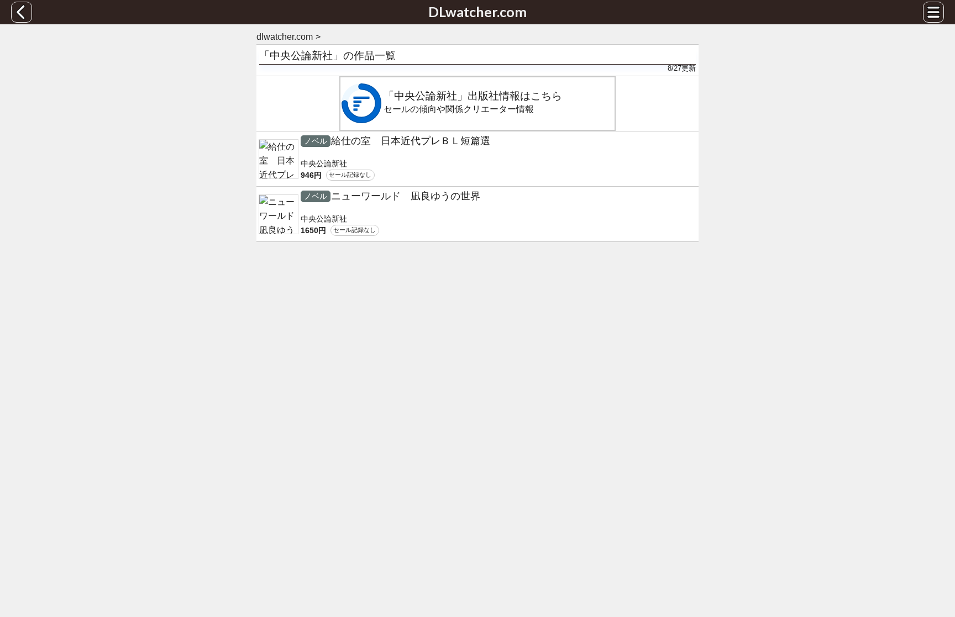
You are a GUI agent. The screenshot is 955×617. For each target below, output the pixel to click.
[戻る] (21, 12)
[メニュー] (933, 12)
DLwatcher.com (477, 11)
